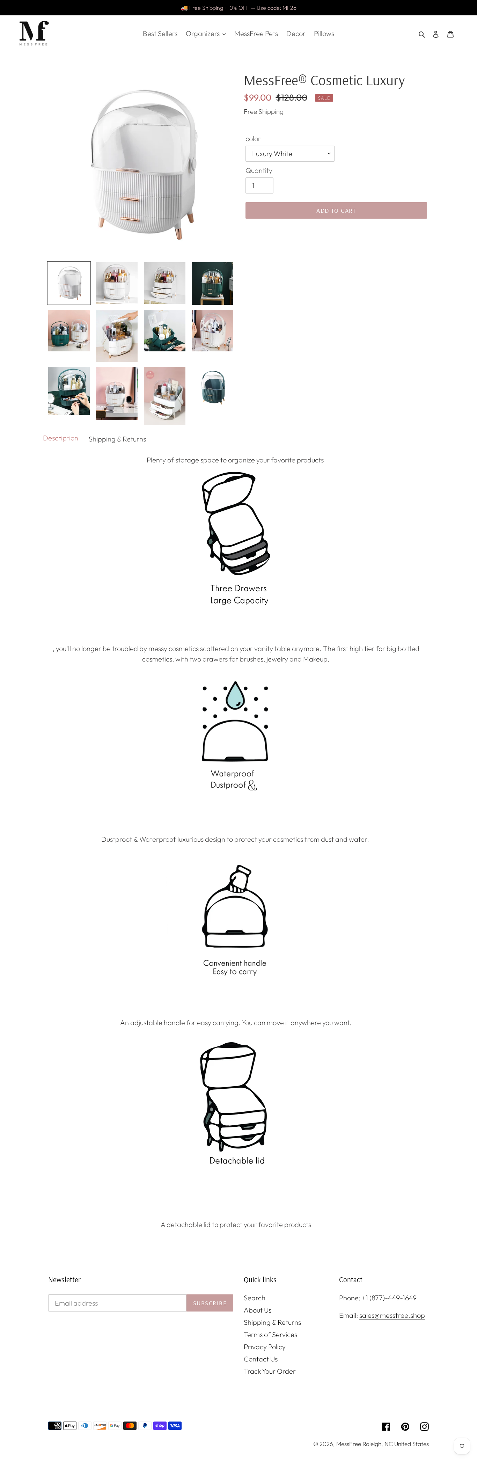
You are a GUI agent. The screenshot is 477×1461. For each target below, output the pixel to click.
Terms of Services (270, 1334)
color (253, 138)
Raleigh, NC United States (395, 1443)
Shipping (271, 111)
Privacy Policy (265, 1346)
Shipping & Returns (272, 1322)
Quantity (258, 170)
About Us (257, 1310)
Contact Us (261, 1358)
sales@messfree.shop (392, 1315)
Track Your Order (270, 1371)
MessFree (348, 1443)
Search (254, 1297)
